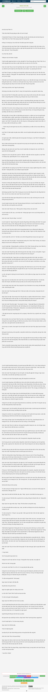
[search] (45, 1)
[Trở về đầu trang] (26, 691)
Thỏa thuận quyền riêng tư (5, 689)
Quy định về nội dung (17, 688)
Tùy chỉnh (24, 1)
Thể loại (19, 1)
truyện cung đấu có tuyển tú (22, 675)
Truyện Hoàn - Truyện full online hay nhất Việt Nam (6, 1)
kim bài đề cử (42, 676)
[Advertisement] (24, 21)
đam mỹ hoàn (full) (12, 677)
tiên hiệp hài (29, 676)
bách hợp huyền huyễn (19, 677)
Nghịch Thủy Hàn (24, 6)
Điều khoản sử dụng (10, 688)
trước (19, 10)
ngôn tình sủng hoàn (35, 676)
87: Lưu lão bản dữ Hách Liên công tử (24, 7)
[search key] (37, 1)
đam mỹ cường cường (27, 677)
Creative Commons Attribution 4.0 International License (36, 688)
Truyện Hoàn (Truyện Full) (7, 685)
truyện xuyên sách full (13, 675)
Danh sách (14, 1)
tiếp (29, 10)
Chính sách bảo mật (4, 688)
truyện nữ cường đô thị (34, 677)
